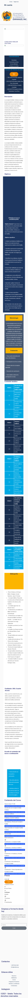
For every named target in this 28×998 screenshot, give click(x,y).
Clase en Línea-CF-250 (9, 803)
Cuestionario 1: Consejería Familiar (12, 841)
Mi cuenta (8, 5)
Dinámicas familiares (9, 813)
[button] (14, 24)
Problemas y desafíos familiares (11, 817)
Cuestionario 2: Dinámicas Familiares (13, 847)
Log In (8, 881)
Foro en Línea (7, 833)
